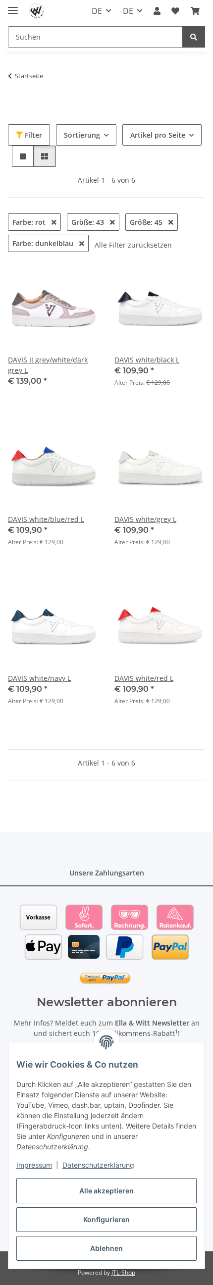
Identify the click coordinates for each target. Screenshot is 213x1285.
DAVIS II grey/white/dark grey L (48, 365)
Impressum (34, 1165)
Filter (32, 135)
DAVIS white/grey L (145, 519)
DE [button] (97, 10)
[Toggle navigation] (13, 6)
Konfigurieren (106, 1219)
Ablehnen (106, 1248)
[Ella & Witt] (37, 11)
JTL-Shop (123, 1272)
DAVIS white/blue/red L (46, 519)
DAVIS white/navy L (39, 678)
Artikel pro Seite (157, 135)
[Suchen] (193, 37)
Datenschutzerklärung (98, 1165)
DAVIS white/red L (143, 678)
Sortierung (82, 135)
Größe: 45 (147, 222)
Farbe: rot (30, 222)
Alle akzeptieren (106, 1190)
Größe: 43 (88, 222)
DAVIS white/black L (146, 359)
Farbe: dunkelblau (43, 243)
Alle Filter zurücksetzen (133, 245)
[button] (157, 11)
